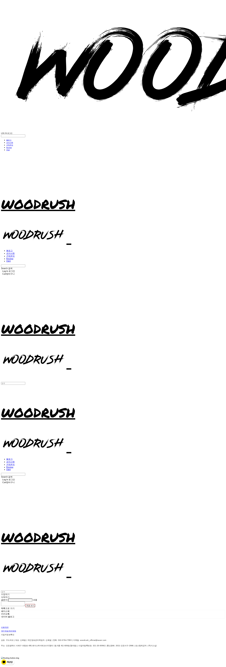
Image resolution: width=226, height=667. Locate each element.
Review (9, 147)
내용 (35, 600)
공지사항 (9, 142)
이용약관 (5, 627)
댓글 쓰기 (30, 605)
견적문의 (9, 145)
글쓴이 (4, 600)
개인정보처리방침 (8, 631)
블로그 (8, 140)
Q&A (8, 150)
